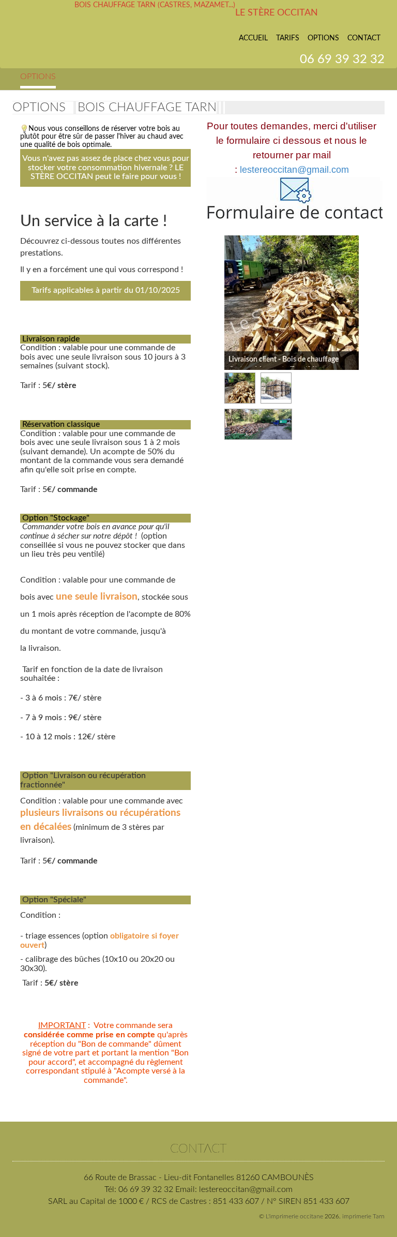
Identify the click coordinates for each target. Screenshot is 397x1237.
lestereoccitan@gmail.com (294, 170)
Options (323, 38)
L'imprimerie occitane (294, 1216)
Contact (363, 38)
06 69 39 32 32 (342, 59)
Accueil (253, 38)
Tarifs (287, 38)
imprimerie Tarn (363, 1216)
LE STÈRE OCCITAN (276, 13)
